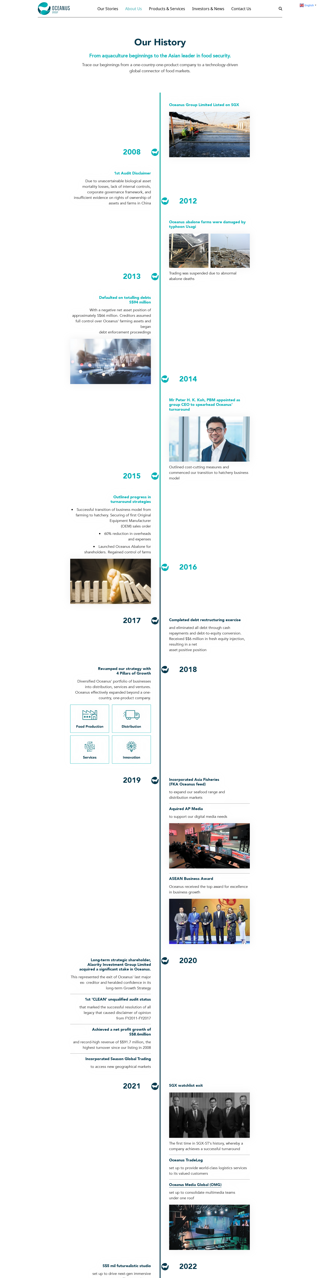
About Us (134, 8)
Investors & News (209, 8)
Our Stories (108, 8)
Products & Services (168, 8)
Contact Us (242, 8)
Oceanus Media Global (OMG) (196, 1185)
